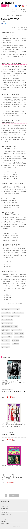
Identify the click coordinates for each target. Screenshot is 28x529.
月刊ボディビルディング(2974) (11, 309)
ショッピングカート (5, 523)
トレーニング (5, 9)
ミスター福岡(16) (7, 323)
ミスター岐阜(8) (7, 337)
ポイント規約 (3, 519)
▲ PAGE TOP (14, 495)
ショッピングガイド (5, 512)
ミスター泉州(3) (20, 337)
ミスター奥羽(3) (17, 330)
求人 (2, 510)
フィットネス (14, 9)
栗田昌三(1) (6, 330)
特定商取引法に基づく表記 (6, 514)
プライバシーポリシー (5, 506)
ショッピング (23, 11)
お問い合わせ (3, 521)
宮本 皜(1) (16, 340)
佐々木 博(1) (6, 343)
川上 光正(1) (6, 340)
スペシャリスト (5, 11)
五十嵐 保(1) (6, 347)
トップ (2, 15)
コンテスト (13, 11)
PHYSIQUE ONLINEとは (6, 501)
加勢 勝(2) (16, 343)
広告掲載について (4, 508)
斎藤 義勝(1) (19, 333)
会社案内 (3, 503)
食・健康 (23, 9)
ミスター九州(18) (7, 319)
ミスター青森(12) (7, 333)
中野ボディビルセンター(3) (10, 326)
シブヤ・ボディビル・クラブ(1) (11, 316)
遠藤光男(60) (6, 312)
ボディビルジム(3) (18, 312)
